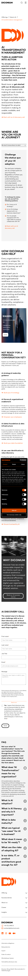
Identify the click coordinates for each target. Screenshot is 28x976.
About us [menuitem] (4, 902)
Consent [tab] (5, 464)
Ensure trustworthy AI (11, 524)
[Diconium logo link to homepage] (7, 3)
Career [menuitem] (3, 907)
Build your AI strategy (11, 393)
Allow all (14, 510)
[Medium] (14, 934)
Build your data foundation (13, 443)
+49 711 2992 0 (9, 925)
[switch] (24, 494)
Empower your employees (12, 417)
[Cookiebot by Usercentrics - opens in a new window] (20, 460)
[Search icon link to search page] (21, 3)
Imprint (3, 950)
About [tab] (23, 464)
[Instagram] (6, 934)
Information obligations (7, 943)
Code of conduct (6, 954)
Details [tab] (14, 464)
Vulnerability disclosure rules (9, 962)
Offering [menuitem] (4, 893)
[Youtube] (10, 934)
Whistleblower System (7, 958)
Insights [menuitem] (4, 912)
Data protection (5, 947)
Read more (14, 702)
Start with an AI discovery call (14, 117)
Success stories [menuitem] (6, 898)
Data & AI (13, 17)
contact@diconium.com (11, 928)
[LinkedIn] (2, 934)
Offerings (4, 17)
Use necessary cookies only (14, 514)
